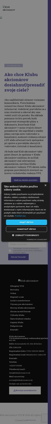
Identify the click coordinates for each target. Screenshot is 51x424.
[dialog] (25, 212)
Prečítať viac (20, 216)
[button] (25, 235)
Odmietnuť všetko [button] (26, 229)
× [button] (45, 185)
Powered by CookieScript (37, 240)
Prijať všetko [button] (26, 222)
